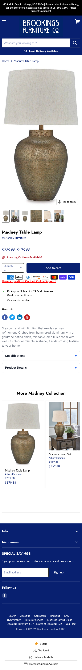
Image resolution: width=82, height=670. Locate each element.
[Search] (75, 43)
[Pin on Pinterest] (27, 317)
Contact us (40, 615)
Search (12, 615)
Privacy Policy (13, 619)
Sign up (59, 572)
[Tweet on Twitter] (12, 317)
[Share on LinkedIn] (20, 317)
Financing (55, 615)
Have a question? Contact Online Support (29, 281)
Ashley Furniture (16, 237)
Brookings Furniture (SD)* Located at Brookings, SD (34, 623)
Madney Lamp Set (60, 454)
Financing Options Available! (23, 257)
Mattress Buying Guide (59, 619)
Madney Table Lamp (17, 470)
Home (6, 61)
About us (25, 615)
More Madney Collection (41, 393)
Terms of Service (34, 619)
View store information (18, 300)
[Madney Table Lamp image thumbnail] (5, 216)
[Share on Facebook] (5, 317)
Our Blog (71, 623)
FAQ (66, 615)
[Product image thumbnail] (15, 216)
